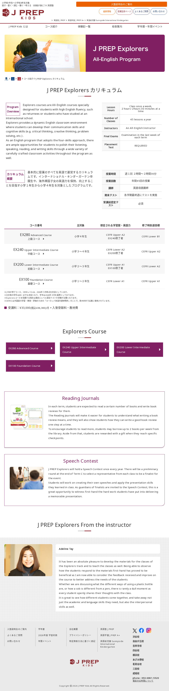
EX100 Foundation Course (24, 365)
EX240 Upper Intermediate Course (79, 349)
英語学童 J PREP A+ (76, 20)
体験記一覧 (84, 26)
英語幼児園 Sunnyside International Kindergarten (107, 20)
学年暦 (41, 629)
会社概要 (73, 629)
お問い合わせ (159, 11)
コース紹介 (51, 26)
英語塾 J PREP (59, 20)
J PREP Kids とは (18, 26)
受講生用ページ (124, 11)
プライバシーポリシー (80, 635)
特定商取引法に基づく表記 (82, 641)
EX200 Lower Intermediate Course (133, 349)
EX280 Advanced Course (23, 348)
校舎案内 (117, 26)
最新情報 (107, 11)
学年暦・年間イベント (150, 26)
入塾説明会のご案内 (17, 629)
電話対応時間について (143, 680)
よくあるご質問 (141, 11)
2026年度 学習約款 (47, 635)
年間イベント (44, 641)
